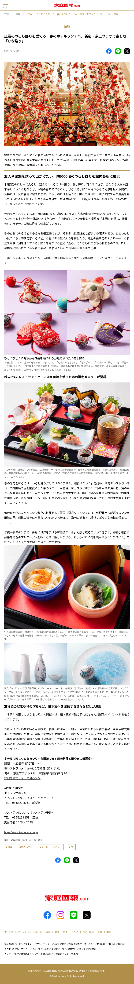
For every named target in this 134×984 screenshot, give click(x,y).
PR (72, 847)
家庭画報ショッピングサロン (18, 944)
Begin (121, 944)
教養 (65, 932)
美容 (48, 932)
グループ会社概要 (40, 949)
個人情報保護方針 (87, 949)
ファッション (24, 932)
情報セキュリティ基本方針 (63, 949)
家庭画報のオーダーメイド (81, 944)
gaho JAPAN (60, 944)
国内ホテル (26, 847)
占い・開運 (88, 932)
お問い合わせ (47, 954)
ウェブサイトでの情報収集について (21, 954)
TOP (6, 14)
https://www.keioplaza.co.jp (21, 832)
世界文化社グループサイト (16, 949)
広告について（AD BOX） (68, 954)
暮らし (38, 932)
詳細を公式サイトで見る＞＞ (22, 778)
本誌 (108, 932)
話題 (18, 14)
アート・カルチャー (51, 847)
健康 (57, 932)
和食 (10, 847)
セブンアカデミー (43, 944)
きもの (75, 932)
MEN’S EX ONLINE (106, 944)
